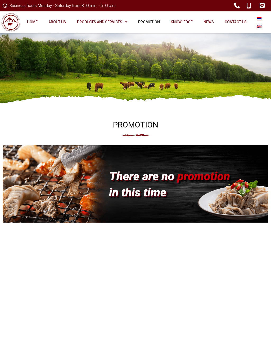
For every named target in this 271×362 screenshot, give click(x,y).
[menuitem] (259, 18)
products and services (99, 22)
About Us (57, 22)
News (209, 22)
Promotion (149, 22)
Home (32, 22)
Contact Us (236, 22)
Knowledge (182, 22)
